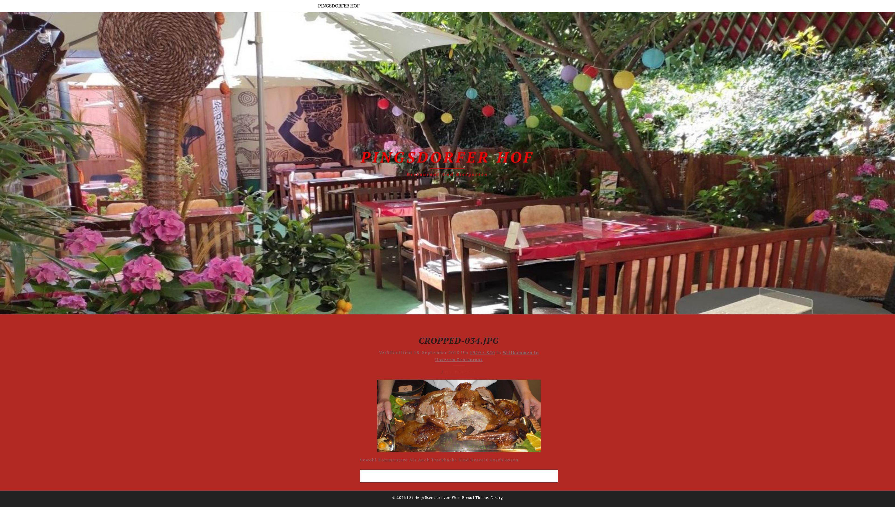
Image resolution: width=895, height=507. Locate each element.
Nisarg (497, 497)
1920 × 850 (482, 352)
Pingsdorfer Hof (339, 6)
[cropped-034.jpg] (459, 417)
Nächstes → (460, 371)
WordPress (462, 497)
